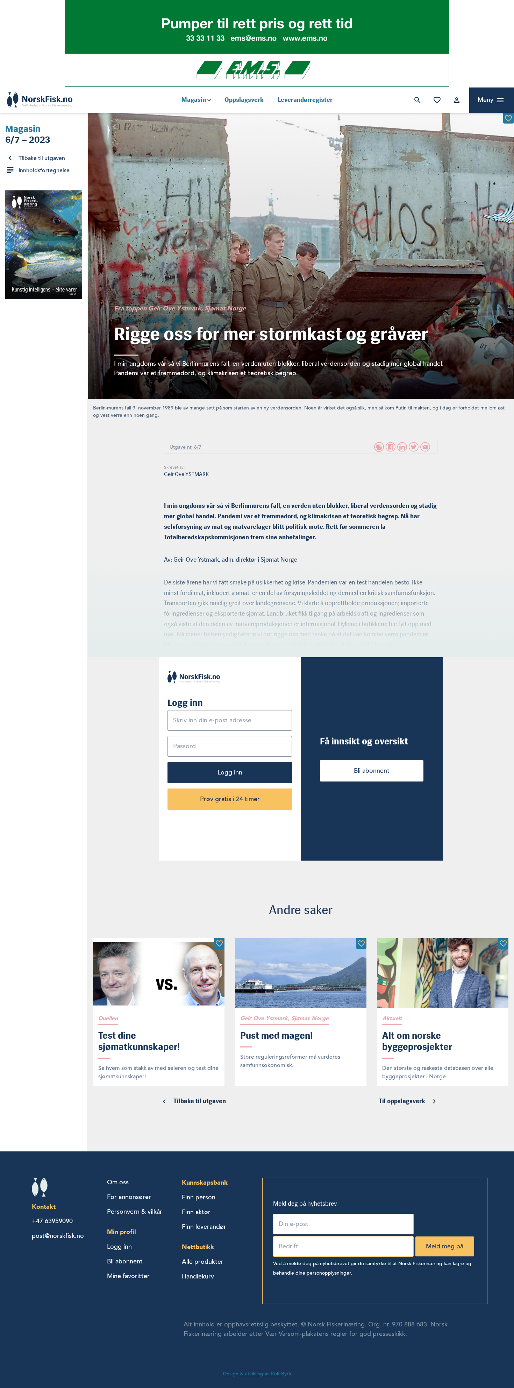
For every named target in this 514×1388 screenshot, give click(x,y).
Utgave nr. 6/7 (185, 447)
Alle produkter (202, 1262)
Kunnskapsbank (205, 1182)
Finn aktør (196, 1212)
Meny (485, 100)
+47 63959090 (52, 1221)
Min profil (121, 1231)
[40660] (508, 118)
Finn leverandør (204, 1227)
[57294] (219, 943)
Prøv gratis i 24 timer (230, 799)
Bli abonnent (372, 770)
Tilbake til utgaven (42, 158)
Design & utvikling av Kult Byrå (257, 1374)
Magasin (193, 100)
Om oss (118, 1182)
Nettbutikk (198, 1246)
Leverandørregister (305, 100)
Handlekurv (198, 1276)
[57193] (361, 943)
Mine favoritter (435, 100)
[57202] (503, 943)
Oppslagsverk (244, 100)
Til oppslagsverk (402, 1101)
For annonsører (129, 1197)
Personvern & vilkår (134, 1211)
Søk (416, 100)
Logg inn (455, 100)
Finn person (198, 1197)
